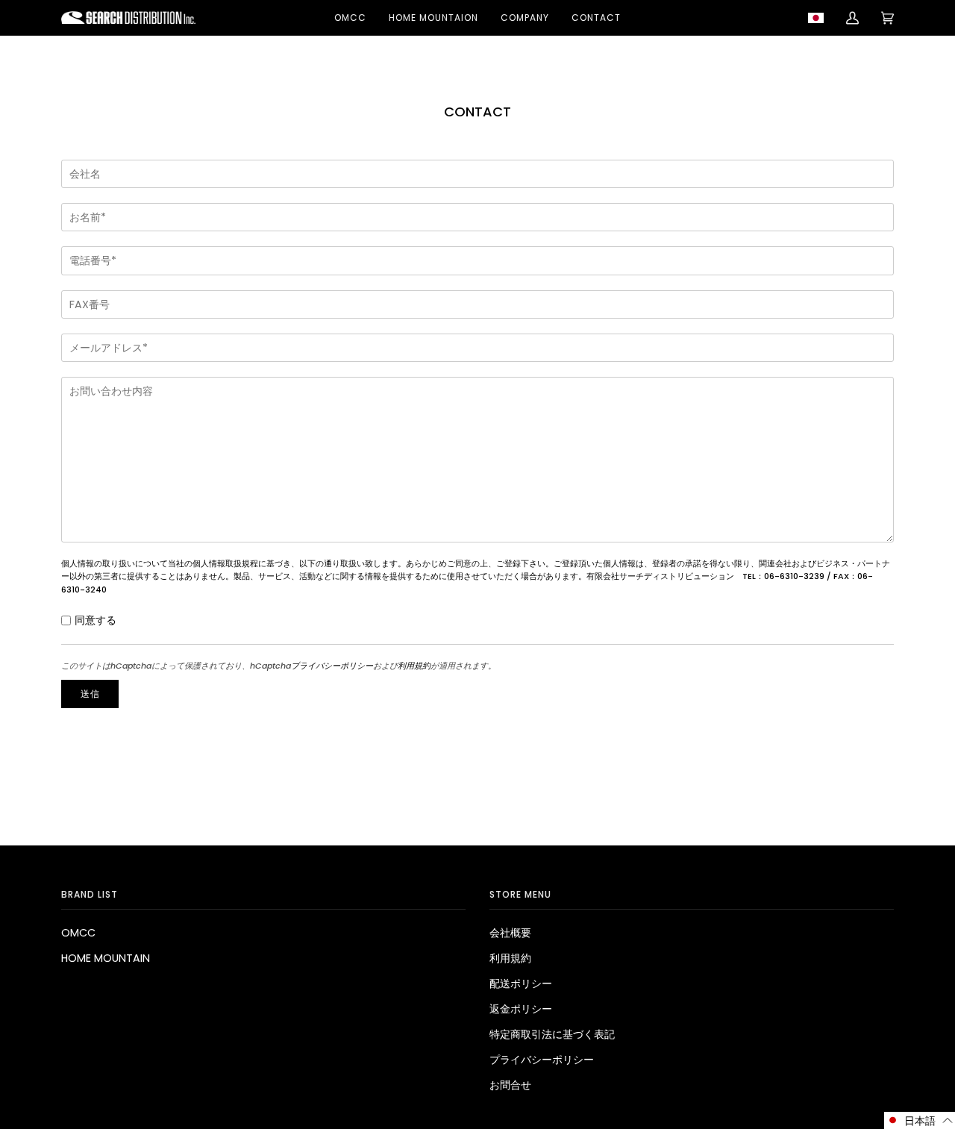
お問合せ (510, 1085)
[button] (919, 1120)
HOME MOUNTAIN (105, 958)
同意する (95, 620)
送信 (90, 693)
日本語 (820, 17)
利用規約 (414, 666)
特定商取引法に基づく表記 (552, 1034)
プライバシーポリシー (332, 666)
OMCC (78, 932)
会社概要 (510, 932)
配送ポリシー (520, 983)
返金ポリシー (520, 1008)
